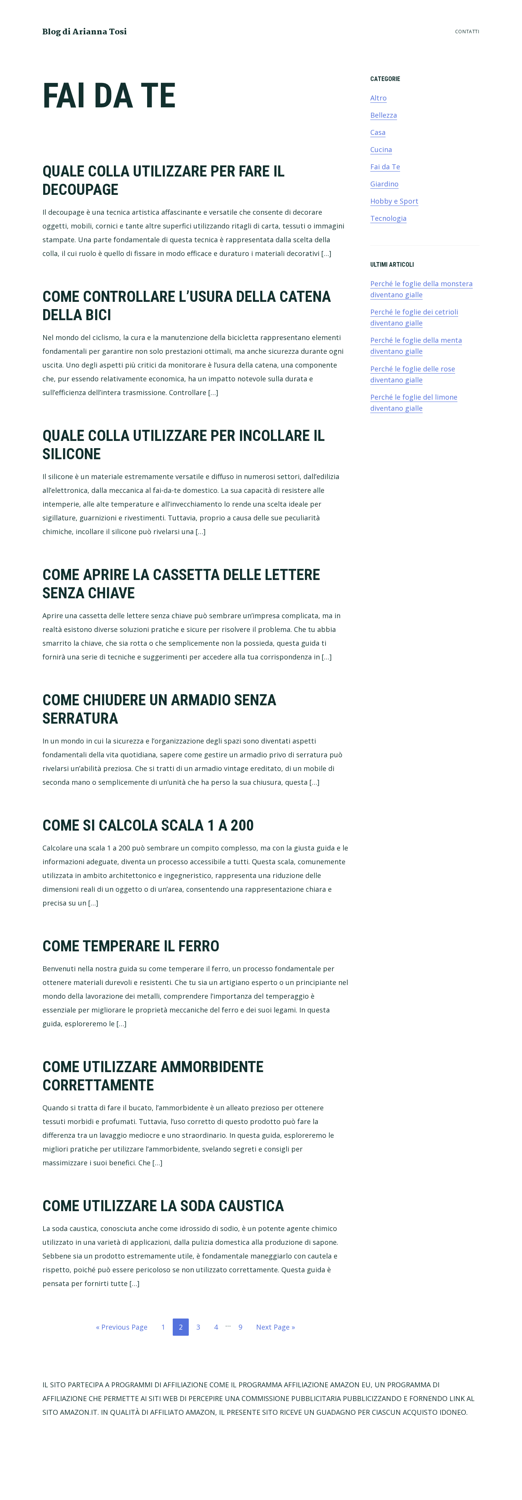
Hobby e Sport (394, 201)
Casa (378, 132)
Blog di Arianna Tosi (84, 32)
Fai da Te (385, 166)
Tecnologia (388, 218)
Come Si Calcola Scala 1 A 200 (148, 825)
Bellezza (383, 115)
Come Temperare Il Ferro (130, 946)
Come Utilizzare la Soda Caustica (163, 1206)
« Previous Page (122, 1329)
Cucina (381, 149)
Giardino (384, 183)
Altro (378, 97)
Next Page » (275, 1329)
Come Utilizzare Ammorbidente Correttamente (153, 1076)
